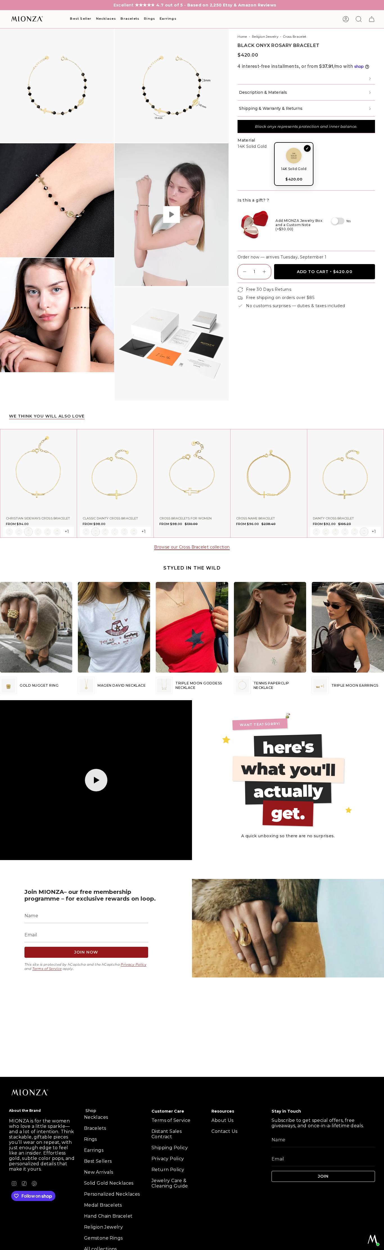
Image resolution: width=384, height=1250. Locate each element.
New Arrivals (98, 1172)
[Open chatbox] (373, 1239)
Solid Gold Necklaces (109, 1183)
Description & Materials (263, 92)
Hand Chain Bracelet (108, 1216)
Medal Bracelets (103, 1205)
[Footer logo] (30, 1092)
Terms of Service (47, 968)
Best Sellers (98, 1161)
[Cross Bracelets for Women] (192, 471)
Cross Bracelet (294, 37)
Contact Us (224, 1131)
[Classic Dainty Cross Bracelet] (115, 471)
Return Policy (168, 1169)
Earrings (93, 1150)
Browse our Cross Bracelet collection (192, 547)
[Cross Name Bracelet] (269, 471)
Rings (90, 1139)
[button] (81, 19)
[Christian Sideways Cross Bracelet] (38, 471)
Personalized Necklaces (112, 1194)
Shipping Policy (170, 1147)
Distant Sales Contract (167, 1134)
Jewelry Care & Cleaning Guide (170, 1183)
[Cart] (371, 19)
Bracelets (95, 1128)
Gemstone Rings (103, 1238)
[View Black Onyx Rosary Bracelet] (172, 214)
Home (242, 37)
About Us (222, 1120)
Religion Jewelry (265, 37)
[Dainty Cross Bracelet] (345, 471)
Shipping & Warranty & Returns (270, 108)
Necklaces (96, 1117)
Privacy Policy (133, 964)
